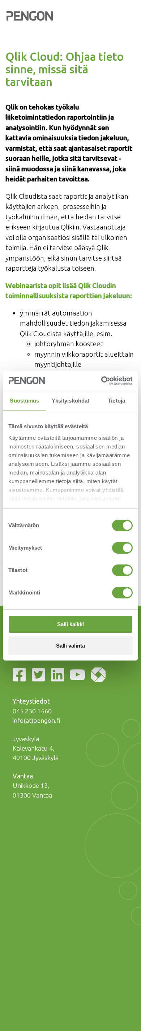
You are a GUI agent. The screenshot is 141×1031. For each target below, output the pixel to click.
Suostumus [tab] (24, 401)
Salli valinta (70, 646)
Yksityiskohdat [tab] (70, 401)
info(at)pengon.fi (36, 720)
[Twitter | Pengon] (40, 676)
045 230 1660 (32, 711)
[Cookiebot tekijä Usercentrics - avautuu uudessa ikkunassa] (101, 381)
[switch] (122, 548)
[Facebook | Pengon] (21, 676)
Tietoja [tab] (116, 401)
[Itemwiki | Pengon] (100, 676)
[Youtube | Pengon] (79, 676)
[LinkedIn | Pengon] (59, 676)
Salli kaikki (70, 624)
